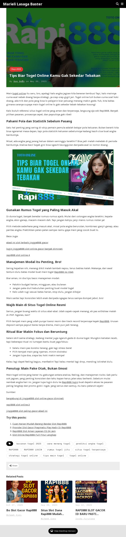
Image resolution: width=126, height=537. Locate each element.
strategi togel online (23, 455)
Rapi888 (16, 69)
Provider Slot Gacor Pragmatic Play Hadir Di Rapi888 (41, 427)
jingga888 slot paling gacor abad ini (26, 410)
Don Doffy (19, 81)
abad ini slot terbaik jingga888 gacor (27, 242)
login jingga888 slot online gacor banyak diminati (34, 248)
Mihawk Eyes (14, 515)
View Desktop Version (65, 531)
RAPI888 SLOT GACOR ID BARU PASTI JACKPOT (90, 512)
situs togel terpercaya (90, 450)
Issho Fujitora (85, 519)
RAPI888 (13, 450)
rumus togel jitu (58, 450)
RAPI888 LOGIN (33, 450)
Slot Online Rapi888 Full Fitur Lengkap (34, 434)
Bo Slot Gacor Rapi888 (21, 510)
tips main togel (53, 455)
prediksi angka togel (90, 444)
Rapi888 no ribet (63, 271)
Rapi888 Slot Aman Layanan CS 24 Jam (34, 431)
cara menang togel (58, 444)
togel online (19, 93)
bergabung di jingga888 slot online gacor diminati (35, 398)
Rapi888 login (70, 382)
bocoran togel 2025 (28, 444)
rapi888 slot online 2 (18, 404)
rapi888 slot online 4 (18, 255)
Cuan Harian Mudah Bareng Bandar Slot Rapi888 (39, 423)
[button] (122, 4)
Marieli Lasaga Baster (22, 4)
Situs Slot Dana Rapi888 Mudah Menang (51, 512)
